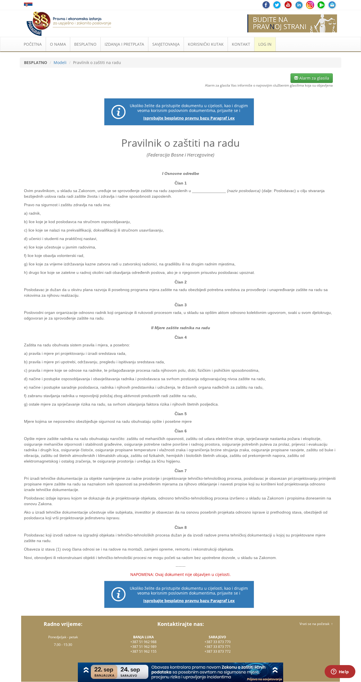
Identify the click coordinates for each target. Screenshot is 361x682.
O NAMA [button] (58, 44)
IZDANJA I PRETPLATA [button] (124, 44)
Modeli (60, 62)
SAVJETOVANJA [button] (166, 44)
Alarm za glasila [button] (313, 78)
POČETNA (33, 44)
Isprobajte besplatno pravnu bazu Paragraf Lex (189, 118)
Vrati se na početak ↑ (316, 623)
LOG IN (265, 44)
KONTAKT (241, 44)
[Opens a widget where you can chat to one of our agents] (339, 672)
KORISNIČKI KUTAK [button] (206, 44)
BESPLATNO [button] (85, 44)
